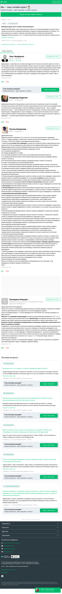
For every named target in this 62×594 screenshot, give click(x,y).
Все (9, 19)
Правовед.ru (6, 523)
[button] (31, 33)
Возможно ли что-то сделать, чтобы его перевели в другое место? (25, 368)
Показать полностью (9, 376)
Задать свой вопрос (50, 89)
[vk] (2, 576)
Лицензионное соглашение (8, 569)
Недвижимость (10, 393)
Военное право (9, 363)
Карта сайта (4, 572)
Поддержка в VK (8, 551)
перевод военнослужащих (8, 44)
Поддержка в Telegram (9, 548)
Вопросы (3, 19)
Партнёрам (6, 535)
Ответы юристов (7, 51)
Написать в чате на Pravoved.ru (12, 543)
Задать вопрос (56, 2)
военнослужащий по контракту (25, 44)
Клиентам (5, 527)
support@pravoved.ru (9, 546)
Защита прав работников (12, 486)
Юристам (5, 531)
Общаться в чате (53, 56)
